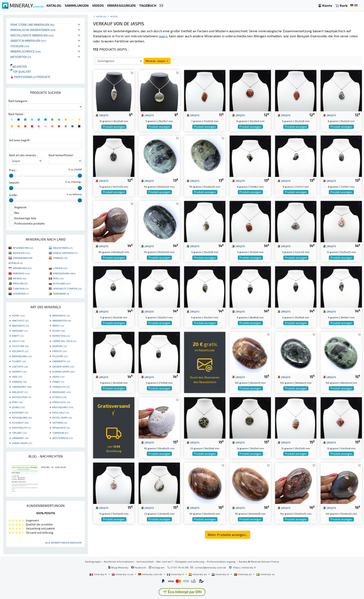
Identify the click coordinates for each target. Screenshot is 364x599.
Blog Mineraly (119, 567)
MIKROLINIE (61, 391)
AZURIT (58, 330)
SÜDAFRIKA (20, 293)
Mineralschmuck (26, 51)
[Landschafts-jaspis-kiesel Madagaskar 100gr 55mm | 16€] (341, 483)
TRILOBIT (19, 432)
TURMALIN (60, 432)
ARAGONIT (20, 330)
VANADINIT (20, 437)
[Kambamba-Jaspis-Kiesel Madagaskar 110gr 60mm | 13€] (159, 156)
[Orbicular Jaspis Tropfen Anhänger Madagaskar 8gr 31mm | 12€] (341, 90)
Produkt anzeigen (114, 126)
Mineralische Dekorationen (33, 30)
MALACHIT (20, 391)
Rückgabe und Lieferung (189, 561)
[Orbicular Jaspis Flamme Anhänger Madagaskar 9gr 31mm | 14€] (250, 221)
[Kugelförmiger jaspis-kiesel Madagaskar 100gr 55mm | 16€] (295, 483)
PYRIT (17, 402)
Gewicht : (14, 182)
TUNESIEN (20, 288)
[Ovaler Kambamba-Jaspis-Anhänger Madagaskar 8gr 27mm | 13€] (341, 156)
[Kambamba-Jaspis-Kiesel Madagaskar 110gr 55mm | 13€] (204, 156)
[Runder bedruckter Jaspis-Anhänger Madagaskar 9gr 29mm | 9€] (159, 90)
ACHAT (18, 315)
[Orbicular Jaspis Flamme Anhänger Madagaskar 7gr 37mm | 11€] (204, 90)
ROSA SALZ (60, 412)
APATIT (58, 325)
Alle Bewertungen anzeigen (63, 542)
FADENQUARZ (22, 356)
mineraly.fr (100, 574)
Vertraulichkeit (145, 561)
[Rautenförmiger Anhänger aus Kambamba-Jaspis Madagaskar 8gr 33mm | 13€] (250, 156)
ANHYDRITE (20, 325)
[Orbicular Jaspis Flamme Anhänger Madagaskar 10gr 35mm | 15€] (295, 417)
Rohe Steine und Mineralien (32, 24)
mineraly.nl (222, 574)
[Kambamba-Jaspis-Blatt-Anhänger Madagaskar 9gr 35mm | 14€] (204, 286)
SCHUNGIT (20, 422)
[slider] (11, 176)
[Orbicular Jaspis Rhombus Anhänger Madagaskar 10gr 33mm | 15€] (341, 417)
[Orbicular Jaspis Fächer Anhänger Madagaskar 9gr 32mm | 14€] (295, 221)
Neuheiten (19, 66)
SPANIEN (60, 257)
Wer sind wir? (164, 561)
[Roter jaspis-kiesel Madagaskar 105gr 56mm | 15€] (250, 352)
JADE (17, 376)
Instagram (158, 567)
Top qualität (21, 71)
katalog (101, 16)
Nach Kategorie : (18, 101)
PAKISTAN (20, 283)
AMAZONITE (61, 315)
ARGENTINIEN (62, 247)
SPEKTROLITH (21, 427)
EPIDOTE (59, 351)
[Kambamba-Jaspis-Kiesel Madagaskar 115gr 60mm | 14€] (159, 221)
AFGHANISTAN (23, 247)
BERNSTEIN (61, 335)
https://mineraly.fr (244, 567)
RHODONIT (20, 412)
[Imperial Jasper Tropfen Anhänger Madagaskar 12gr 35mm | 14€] (341, 221)
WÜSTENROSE (62, 437)
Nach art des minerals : (23, 155)
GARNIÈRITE (61, 361)
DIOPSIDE (59, 346)
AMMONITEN (61, 320)
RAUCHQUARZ (62, 407)
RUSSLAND (61, 283)
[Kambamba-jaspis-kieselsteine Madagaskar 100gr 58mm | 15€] (295, 352)
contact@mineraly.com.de (210, 567)
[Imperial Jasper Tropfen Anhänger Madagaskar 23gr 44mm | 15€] (159, 483)
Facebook (140, 567)
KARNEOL (19, 381)
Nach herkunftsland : (61, 155)
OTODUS (59, 397)
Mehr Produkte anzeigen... (228, 535)
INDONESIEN (22, 268)
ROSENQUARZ (22, 417)
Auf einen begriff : (20, 140)
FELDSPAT (60, 356)
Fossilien (20, 46)
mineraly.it (177, 574)
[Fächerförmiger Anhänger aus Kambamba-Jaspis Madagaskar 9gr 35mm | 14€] (159, 286)
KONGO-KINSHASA (65, 252)
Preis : (13, 170)
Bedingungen (93, 561)
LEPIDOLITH (61, 386)
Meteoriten (21, 57)
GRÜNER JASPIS (63, 366)
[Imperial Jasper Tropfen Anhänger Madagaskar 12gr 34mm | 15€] (113, 483)
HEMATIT (19, 371)
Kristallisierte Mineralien (32, 35)
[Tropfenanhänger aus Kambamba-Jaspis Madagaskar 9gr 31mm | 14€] (113, 286)
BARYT (18, 335)
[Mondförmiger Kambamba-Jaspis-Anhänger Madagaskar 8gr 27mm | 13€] (295, 156)
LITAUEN (60, 268)
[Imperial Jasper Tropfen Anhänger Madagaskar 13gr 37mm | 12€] (113, 156)
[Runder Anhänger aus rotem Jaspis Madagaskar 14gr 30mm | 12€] (250, 90)
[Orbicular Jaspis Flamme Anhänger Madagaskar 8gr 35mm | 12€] (295, 90)
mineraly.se (267, 574)
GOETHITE (20, 366)
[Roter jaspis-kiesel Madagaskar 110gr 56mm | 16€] (204, 483)
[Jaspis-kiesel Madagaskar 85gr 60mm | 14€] (113, 221)
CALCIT (18, 340)
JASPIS (58, 376)
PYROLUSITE (61, 402)
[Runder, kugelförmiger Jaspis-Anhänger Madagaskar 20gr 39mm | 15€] (204, 417)
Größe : (13, 195)
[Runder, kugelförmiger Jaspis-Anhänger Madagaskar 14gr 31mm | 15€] (250, 417)
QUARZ (18, 407)
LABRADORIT (22, 386)
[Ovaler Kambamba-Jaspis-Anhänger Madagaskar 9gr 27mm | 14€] (159, 352)
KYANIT (58, 381)
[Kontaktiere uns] (161, 5)
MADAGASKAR (64, 273)
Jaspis (114, 16)
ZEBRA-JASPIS (22, 443)
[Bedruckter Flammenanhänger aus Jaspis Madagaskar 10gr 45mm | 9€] (113, 90)
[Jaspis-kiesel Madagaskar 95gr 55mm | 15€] (159, 417)
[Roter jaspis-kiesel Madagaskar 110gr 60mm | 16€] (250, 483)
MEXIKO (19, 278)
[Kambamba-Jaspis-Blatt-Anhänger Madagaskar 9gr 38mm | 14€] (250, 286)
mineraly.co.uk (124, 574)
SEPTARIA (59, 422)
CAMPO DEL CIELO (64, 340)
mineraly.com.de (152, 574)
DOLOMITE (20, 351)
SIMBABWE (61, 293)
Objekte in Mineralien (28, 40)
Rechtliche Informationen (119, 561)
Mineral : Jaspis (156, 61)
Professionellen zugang (221, 561)
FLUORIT (19, 361)
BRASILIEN (21, 252)
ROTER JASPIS (62, 417)
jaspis (103, 115)
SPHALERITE (61, 427)
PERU (58, 278)
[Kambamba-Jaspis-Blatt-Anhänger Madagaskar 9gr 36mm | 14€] (341, 286)
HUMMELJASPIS (63, 371)
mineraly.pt (244, 574)
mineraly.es (199, 574)
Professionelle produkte (31, 77)
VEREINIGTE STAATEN (67, 288)
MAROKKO (21, 273)
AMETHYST (20, 320)
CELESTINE (20, 346)
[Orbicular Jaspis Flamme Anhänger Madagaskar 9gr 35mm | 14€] (204, 221)
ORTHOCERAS (21, 397)
